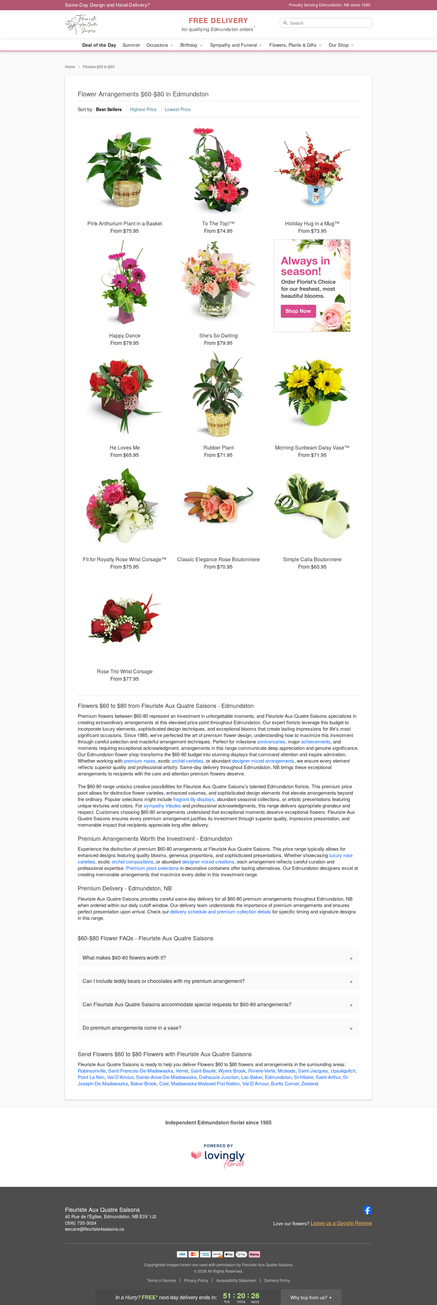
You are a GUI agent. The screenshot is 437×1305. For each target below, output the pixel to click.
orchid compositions (133, 861)
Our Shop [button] (339, 45)
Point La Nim (91, 1077)
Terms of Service (161, 1280)
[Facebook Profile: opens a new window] (367, 1209)
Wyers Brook (232, 1070)
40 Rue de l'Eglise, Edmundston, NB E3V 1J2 (110, 1216)
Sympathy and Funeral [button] (234, 45)
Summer (131, 45)
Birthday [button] (189, 45)
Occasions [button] (158, 45)
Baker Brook (144, 1083)
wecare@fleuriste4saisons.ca (94, 1229)
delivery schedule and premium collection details (220, 911)
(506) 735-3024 (81, 1223)
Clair (164, 1083)
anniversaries (271, 741)
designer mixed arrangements (263, 760)
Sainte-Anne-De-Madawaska (166, 1077)
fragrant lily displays (193, 799)
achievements (315, 741)
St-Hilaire (303, 1077)
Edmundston (278, 1077)
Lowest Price (178, 109)
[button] (420, 1278)
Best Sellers (109, 109)
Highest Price (143, 109)
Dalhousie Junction (219, 1077)
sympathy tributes (162, 805)
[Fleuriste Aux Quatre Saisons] (111, 24)
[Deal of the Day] (312, 285)
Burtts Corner (285, 1083)
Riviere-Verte (261, 1070)
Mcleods (287, 1070)
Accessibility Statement (236, 1280)
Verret (182, 1070)
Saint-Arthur (328, 1077)
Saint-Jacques (313, 1070)
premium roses (139, 760)
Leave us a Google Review (341, 1223)
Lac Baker (251, 1077)
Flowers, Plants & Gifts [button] (293, 45)
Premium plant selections (152, 867)
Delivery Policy (277, 1280)
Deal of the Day (99, 45)
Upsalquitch (343, 1070)
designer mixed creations (208, 861)
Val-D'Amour (120, 1077)
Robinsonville (92, 1070)
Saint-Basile (203, 1070)
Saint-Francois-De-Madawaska (140, 1070)
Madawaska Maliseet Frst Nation (205, 1083)
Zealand (309, 1083)
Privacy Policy (196, 1280)
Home (70, 66)
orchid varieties (187, 760)
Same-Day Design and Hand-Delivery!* (108, 4)
